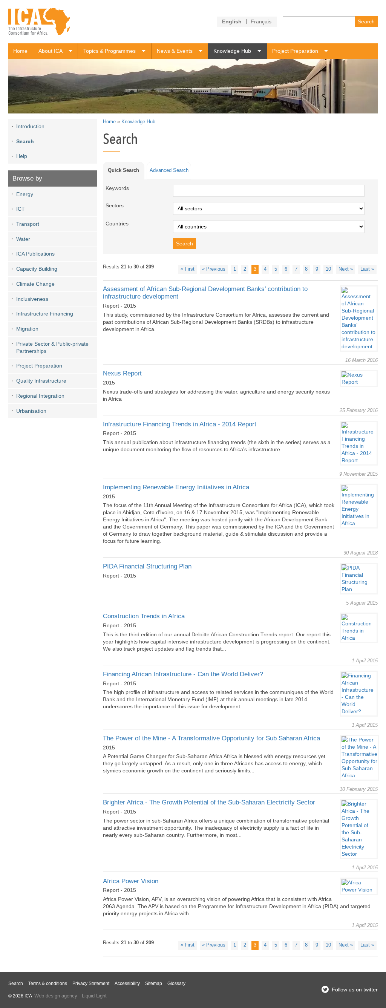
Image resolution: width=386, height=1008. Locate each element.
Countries (117, 224)
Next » (346, 269)
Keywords (117, 188)
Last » (367, 269)
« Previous (213, 269)
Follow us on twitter (355, 990)
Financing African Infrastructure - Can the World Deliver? (183, 674)
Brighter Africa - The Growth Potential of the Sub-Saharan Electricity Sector (209, 802)
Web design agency (55, 996)
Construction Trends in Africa (144, 616)
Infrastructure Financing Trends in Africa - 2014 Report (179, 424)
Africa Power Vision (130, 881)
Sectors (115, 205)
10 (328, 269)
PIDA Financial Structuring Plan (147, 566)
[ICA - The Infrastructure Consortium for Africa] (39, 21)
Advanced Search (169, 170)
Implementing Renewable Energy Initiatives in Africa (176, 487)
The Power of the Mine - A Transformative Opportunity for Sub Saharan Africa (211, 738)
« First (188, 269)
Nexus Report (122, 373)
